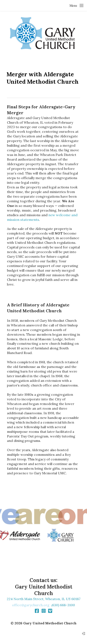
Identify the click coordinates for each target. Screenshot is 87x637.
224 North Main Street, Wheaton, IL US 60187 (43, 599)
